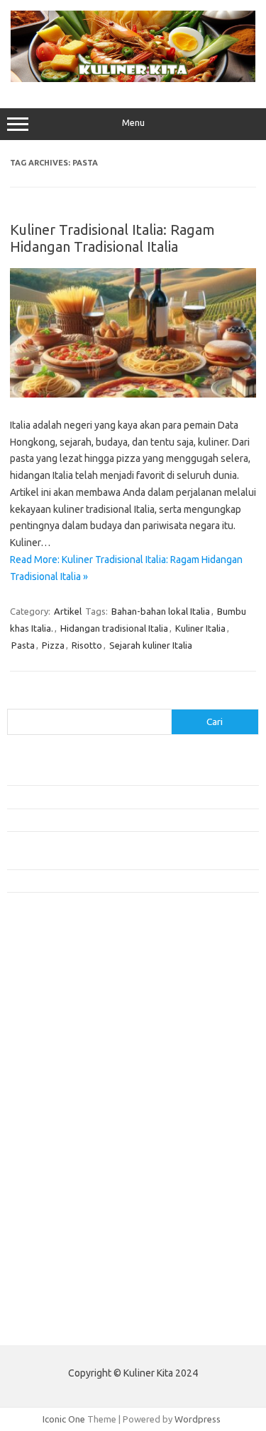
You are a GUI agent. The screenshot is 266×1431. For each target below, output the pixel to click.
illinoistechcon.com (54, 1250)
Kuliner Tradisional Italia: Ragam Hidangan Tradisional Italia (112, 238)
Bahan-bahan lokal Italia (160, 611)
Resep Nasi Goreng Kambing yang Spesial (91, 881)
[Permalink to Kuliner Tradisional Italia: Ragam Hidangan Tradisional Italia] (133, 394)
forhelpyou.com (47, 1182)
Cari (15, 700)
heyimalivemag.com (56, 1209)
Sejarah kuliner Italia (150, 645)
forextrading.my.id (53, 1141)
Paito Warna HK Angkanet (61, 1323)
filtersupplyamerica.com (65, 991)
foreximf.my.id (44, 1100)
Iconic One (64, 1419)
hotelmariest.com (51, 1032)
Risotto (87, 645)
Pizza (53, 645)
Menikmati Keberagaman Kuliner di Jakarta (94, 774)
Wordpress (197, 1419)
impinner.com (42, 1073)
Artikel (68, 611)
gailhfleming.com (50, 1195)
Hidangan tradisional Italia (114, 628)
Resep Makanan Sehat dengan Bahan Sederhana (105, 796)
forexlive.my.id (45, 1114)
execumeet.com (48, 964)
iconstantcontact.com (59, 1059)
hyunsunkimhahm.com (60, 1222)
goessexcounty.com (57, 1005)
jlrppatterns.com (49, 1276)
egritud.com (39, 1168)
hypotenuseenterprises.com (74, 1046)
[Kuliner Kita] (133, 78)
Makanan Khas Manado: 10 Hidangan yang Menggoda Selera (130, 820)
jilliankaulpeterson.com (62, 1263)
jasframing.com (46, 1086)
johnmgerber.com (51, 1290)
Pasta (23, 645)
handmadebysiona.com (63, 1018)
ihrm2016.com (44, 1235)
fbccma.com (39, 978)
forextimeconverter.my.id (68, 1154)
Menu (133, 122)
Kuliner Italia (200, 628)
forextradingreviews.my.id (70, 1127)
